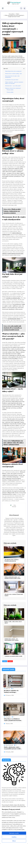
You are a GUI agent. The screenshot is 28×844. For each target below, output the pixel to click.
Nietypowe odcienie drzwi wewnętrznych (13, 88)
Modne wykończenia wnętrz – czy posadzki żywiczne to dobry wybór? (12, 748)
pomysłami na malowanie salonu (13, 298)
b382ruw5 (7, 688)
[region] (14, 825)
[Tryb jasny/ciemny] (24, 8)
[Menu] (2, 8)
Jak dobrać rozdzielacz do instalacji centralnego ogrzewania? (11, 691)
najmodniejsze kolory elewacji (14, 318)
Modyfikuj (14, 837)
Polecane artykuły (10, 89)
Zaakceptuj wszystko (14, 833)
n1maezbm (7, 717)
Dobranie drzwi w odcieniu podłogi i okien (13, 73)
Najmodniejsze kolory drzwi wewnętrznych (13, 71)
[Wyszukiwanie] (21, 8)
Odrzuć (14, 841)
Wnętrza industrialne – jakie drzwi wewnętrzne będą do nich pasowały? (14, 82)
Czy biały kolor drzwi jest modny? (11, 79)
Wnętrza (4, 661)
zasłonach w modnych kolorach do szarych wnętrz (12, 253)
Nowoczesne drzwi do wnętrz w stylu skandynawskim (12, 76)
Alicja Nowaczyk (9, 745)
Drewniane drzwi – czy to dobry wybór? (13, 85)
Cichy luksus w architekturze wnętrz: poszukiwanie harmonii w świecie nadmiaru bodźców (13, 719)
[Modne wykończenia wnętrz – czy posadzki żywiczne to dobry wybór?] (14, 737)
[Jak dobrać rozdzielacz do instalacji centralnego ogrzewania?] (14, 680)
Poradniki (10, 661)
